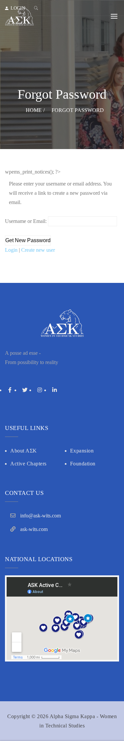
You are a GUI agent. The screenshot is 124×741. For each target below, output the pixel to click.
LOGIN (18, 8)
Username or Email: (26, 221)
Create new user (38, 250)
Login (12, 250)
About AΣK (23, 450)
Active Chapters (28, 463)
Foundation (83, 463)
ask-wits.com (34, 529)
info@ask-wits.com (40, 515)
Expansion (82, 450)
